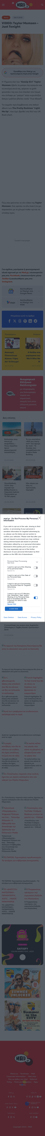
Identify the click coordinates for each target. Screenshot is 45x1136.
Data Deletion (9, 617)
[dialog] (22, 568)
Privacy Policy (36, 617)
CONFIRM (13, 609)
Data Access (22, 617)
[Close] (40, 518)
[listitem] (22, 562)
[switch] (36, 568)
